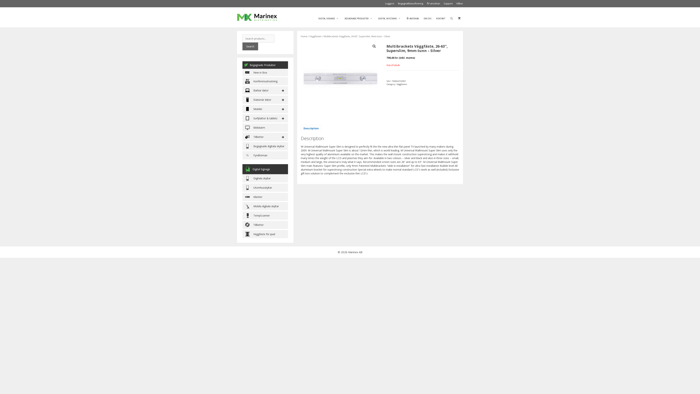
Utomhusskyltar (262, 187)
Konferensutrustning (265, 81)
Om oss (427, 18)
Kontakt (440, 18)
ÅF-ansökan (433, 3)
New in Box (260, 72)
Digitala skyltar (262, 178)
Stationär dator (262, 99)
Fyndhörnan (260, 155)
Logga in (389, 3)
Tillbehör (258, 225)
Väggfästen (315, 36)
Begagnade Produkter (263, 65)
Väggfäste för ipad (264, 234)
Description (311, 128)
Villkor (459, 3)
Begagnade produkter (357, 18)
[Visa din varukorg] (459, 19)
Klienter (257, 197)
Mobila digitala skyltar (266, 206)
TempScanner (261, 215)
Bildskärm (259, 127)
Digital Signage (326, 18)
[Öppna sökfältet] (452, 19)
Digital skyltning (387, 18)
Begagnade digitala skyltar (268, 146)
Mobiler (257, 109)
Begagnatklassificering (410, 3)
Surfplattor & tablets (265, 118)
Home (304, 36)
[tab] (311, 128)
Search (250, 46)
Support (448, 3)
